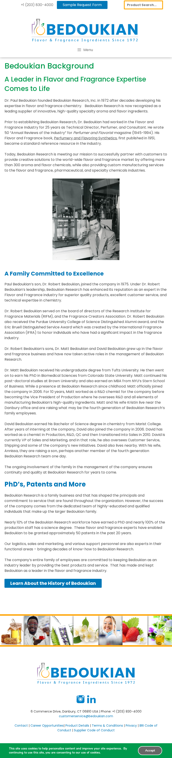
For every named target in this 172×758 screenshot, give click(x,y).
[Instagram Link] (80, 702)
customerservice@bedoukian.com (86, 716)
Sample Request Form (82, 4)
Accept (150, 750)
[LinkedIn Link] (91, 702)
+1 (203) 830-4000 (37, 4)
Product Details (77, 725)
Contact (21, 725)
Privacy (131, 725)
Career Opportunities (47, 725)
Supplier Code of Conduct (94, 730)
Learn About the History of (53, 583)
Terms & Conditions (107, 725)
